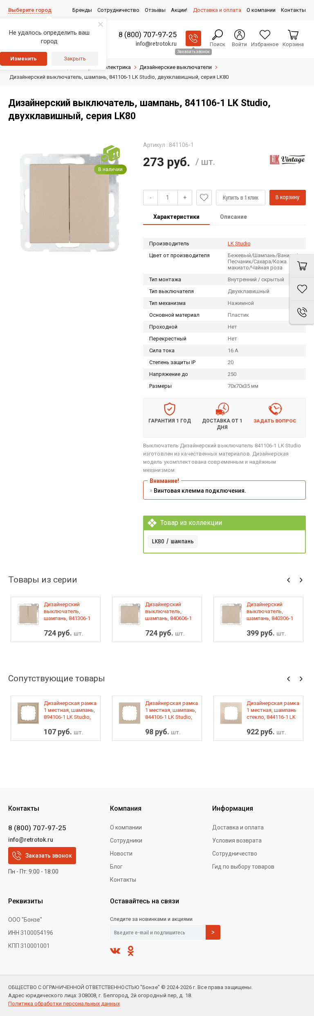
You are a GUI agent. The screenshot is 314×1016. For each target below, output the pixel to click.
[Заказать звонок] (193, 38)
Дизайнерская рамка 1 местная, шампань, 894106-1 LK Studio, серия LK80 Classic (70, 710)
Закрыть (75, 59)
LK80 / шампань (173, 541)
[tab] (176, 217)
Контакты (123, 879)
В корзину (287, 197)
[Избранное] (301, 289)
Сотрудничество (234, 853)
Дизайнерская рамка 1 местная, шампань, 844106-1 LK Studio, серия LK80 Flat (171, 710)
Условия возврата (237, 840)
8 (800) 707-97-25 (148, 34)
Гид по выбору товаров (243, 866)
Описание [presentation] (233, 216)
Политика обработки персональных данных (64, 1003)
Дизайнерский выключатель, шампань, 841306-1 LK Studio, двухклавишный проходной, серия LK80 (67, 611)
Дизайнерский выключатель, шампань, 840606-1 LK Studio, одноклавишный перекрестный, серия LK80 (168, 611)
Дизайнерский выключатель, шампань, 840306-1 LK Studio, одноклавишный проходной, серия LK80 (270, 611)
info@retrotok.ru (156, 43)
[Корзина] (301, 266)
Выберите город (30, 10)
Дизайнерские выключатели (175, 67)
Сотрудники (126, 840)
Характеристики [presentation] (176, 216)
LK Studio (239, 243)
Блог (116, 866)
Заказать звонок (48, 855)
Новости (121, 853)
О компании (126, 827)
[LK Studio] (287, 159)
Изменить (23, 59)
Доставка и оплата (238, 827)
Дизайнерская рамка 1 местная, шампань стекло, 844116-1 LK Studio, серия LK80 (273, 710)
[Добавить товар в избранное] (204, 197)
